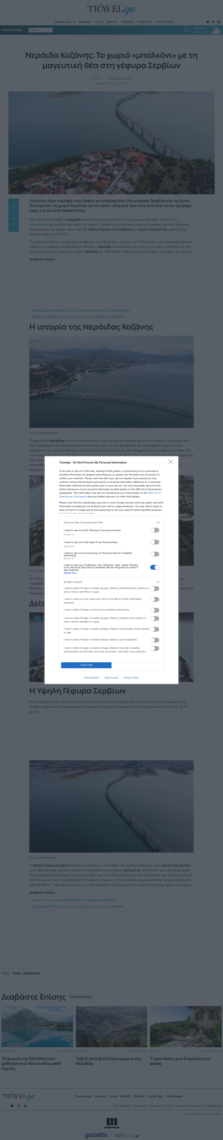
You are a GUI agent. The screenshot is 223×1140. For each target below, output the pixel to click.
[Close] (171, 462)
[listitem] (111, 522)
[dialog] (111, 570)
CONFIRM (86, 665)
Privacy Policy (131, 677)
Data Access (111, 677)
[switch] (154, 530)
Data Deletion (91, 677)
